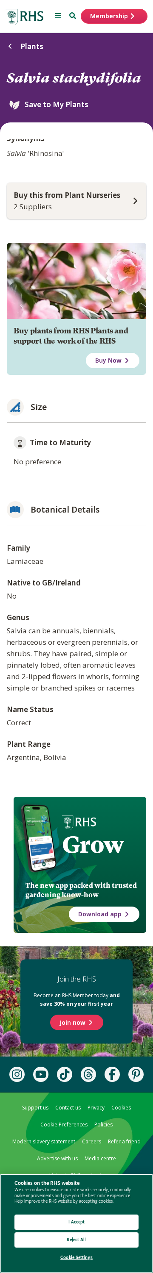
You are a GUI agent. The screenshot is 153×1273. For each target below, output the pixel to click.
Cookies (121, 1107)
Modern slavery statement (43, 1141)
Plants (31, 46)
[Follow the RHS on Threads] (88, 1074)
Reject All (76, 1239)
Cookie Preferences (64, 1124)
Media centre (100, 1158)
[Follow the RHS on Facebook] (112, 1074)
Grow (93, 844)
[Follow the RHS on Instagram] (17, 1074)
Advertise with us (57, 1158)
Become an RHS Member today (77, 999)
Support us (35, 1107)
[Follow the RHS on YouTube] (40, 1074)
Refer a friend (124, 1141)
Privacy (96, 1107)
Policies (103, 1124)
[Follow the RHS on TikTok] (64, 1074)
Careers (91, 1141)
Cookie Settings (76, 1257)
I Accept (76, 1222)
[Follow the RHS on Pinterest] (136, 1074)
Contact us (68, 1107)
